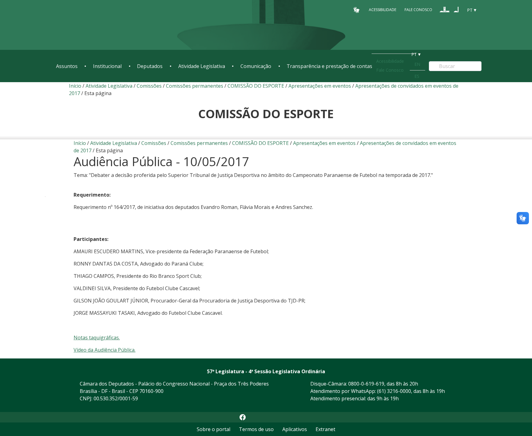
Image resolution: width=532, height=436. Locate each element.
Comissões (149, 85)
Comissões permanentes (194, 85)
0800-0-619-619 (366, 383)
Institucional (107, 66)
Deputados (150, 66)
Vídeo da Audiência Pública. (104, 349)
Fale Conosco (418, 9)
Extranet (325, 429)
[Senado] (456, 9)
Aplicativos (294, 429)
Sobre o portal (213, 429)
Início (75, 85)
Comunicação (255, 66)
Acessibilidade (382, 9)
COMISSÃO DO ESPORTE (256, 85)
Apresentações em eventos (319, 85)
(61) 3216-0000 (394, 391)
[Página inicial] (93, 25)
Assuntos (67, 66)
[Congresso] (444, 9)
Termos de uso (256, 429)
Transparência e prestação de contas (329, 66)
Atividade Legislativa (201, 66)
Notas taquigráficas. (97, 337)
